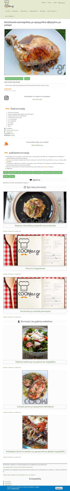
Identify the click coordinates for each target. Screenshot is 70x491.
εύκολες (12, 133)
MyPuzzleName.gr (37, 145)
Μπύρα (6, 176)
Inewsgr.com (8, 485)
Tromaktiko (8, 481)
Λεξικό (55, 2)
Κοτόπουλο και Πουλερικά (14, 78)
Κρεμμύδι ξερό (47, 172)
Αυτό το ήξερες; (9, 16)
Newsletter (30, 467)
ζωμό (17, 117)
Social (49, 2)
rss (18, 467)
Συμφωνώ (59, 488)
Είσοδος (44, 2)
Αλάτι (6, 172)
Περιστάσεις (24, 11)
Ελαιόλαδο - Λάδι (15, 172)
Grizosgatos (8, 483)
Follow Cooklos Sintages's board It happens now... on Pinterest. (19, 475)
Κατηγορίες (15, 11)
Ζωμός (24, 172)
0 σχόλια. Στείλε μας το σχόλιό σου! (12, 231)
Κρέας (27, 78)
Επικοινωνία (13, 467)
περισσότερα (15, 488)
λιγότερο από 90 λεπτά (12, 130)
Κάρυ (30, 172)
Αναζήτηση (62, 2)
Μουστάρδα (57, 172)
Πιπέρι (12, 176)
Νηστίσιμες (43, 11)
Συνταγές (7, 11)
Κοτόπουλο (37, 172)
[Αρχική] (11, 4)
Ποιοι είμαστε (23, 467)
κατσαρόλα (9, 132)
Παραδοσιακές (34, 11)
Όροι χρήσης (6, 467)
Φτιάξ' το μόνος (51, 11)
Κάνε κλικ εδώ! (37, 99)
